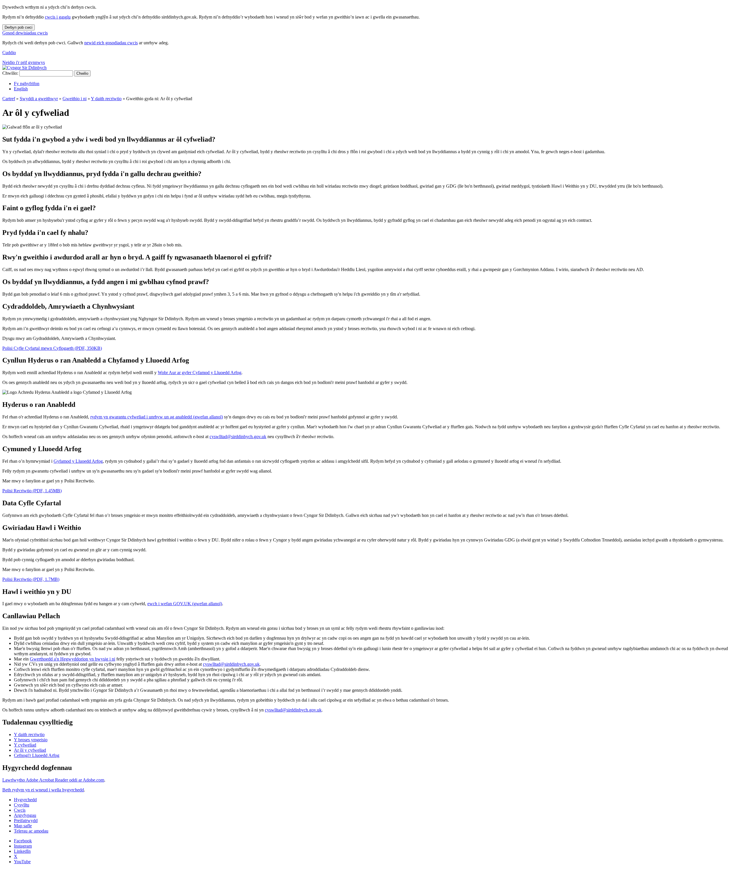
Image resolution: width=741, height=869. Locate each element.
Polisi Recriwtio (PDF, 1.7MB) (30, 579)
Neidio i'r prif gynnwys (23, 62)
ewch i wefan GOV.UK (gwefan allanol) (184, 603)
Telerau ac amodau (31, 830)
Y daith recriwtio (106, 98)
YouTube (22, 861)
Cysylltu (21, 804)
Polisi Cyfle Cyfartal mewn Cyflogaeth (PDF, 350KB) (52, 348)
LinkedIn (22, 851)
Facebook (23, 840)
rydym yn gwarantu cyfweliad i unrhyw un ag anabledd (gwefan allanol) (156, 416)
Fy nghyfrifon (26, 83)
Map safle (23, 825)
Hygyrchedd (25, 799)
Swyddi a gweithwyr (39, 98)
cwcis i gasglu (58, 16)
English (21, 88)
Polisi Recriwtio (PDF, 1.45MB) (32, 490)
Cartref (8, 98)
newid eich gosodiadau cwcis (111, 42)
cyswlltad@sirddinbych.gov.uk (238, 436)
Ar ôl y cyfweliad (30, 750)
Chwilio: (10, 73)
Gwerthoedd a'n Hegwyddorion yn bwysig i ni (72, 658)
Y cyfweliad (25, 744)
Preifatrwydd (26, 820)
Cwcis (19, 810)
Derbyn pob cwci (18, 27)
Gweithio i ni (75, 98)
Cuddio (9, 52)
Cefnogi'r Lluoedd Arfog (36, 755)
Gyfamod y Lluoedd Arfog (78, 461)
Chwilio (82, 73)
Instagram (23, 846)
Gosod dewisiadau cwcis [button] (25, 32)
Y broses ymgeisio (30, 739)
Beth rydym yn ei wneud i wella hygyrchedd (43, 789)
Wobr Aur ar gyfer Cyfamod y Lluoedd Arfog (199, 372)
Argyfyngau (25, 815)
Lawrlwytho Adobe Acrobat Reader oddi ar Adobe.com (53, 779)
